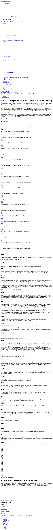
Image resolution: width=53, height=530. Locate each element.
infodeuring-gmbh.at (5, 511)
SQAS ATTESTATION (27, 515)
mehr (2, 128)
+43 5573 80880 (4, 509)
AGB (4, 526)
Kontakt (7, 86)
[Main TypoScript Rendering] (7, 500)
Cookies (4, 528)
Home (4, 96)
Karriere (4, 89)
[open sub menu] (8, 3)
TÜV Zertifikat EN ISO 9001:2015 (8, 515)
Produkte (5, 81)
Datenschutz (5, 524)
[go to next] (1, 475)
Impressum (5, 523)
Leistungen (5, 3)
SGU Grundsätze (19, 515)
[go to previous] (2, 475)
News (7, 85)
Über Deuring (8, 84)
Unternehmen (6, 82)
